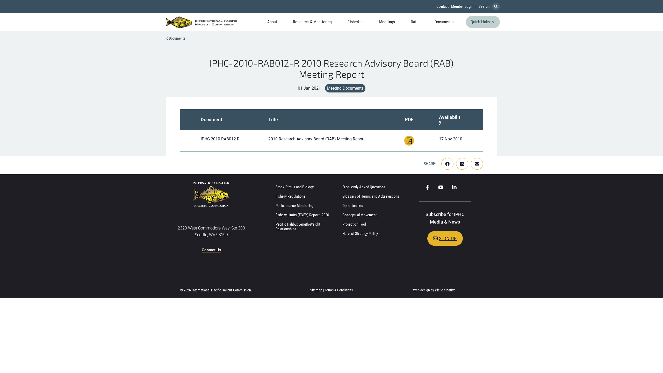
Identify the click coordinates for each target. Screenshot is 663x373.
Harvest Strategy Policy (360, 233)
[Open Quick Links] (493, 22)
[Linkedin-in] (454, 187)
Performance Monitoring (294, 205)
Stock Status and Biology (295, 187)
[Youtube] (440, 187)
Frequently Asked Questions (364, 187)
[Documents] (167, 38)
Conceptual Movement (359, 215)
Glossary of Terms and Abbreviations (370, 196)
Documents (177, 38)
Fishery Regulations (291, 196)
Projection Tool (354, 224)
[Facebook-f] (427, 187)
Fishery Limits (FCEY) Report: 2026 (302, 215)
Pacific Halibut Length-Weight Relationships (298, 226)
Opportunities (352, 205)
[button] (496, 6)
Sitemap (316, 290)
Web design (421, 290)
